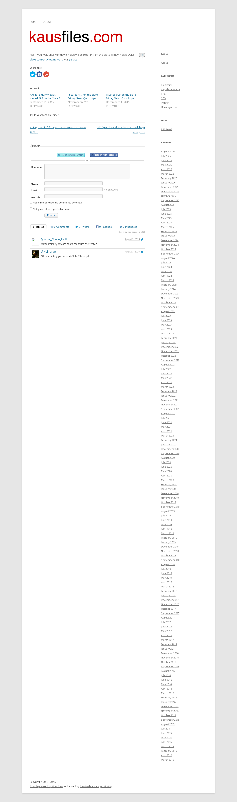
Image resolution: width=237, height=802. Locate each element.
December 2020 (169, 449)
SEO (163, 98)
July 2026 (166, 156)
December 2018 (169, 546)
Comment (36, 167)
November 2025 (170, 191)
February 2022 (169, 391)
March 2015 (167, 746)
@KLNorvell (49, 252)
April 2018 (166, 582)
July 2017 (166, 622)
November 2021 (170, 404)
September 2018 (170, 560)
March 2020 (167, 480)
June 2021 (166, 422)
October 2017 (168, 608)
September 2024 (170, 253)
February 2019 (169, 537)
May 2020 (166, 471)
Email (34, 190)
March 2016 (167, 693)
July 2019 (166, 515)
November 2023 (170, 298)
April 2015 (166, 742)
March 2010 (167, 759)
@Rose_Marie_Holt (54, 239)
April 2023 (166, 329)
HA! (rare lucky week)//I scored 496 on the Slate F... (46, 96)
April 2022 (166, 382)
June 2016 (166, 679)
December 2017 (169, 600)
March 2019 (167, 533)
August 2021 (168, 413)
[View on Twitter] (142, 239)
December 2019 (169, 493)
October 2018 (168, 555)
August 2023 (168, 311)
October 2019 (168, 502)
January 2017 (168, 648)
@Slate (73, 59)
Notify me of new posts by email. (52, 209)
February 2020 (169, 484)
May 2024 (166, 271)
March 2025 (167, 227)
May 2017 (166, 631)
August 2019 (168, 511)
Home (33, 21)
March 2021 (167, 435)
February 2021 (169, 440)
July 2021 (166, 417)
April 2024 (166, 275)
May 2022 (166, 378)
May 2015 (166, 737)
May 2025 (166, 218)
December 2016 (169, 653)
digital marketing (170, 89)
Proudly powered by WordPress (46, 786)
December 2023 (169, 293)
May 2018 (166, 577)
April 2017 (166, 635)
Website (35, 197)
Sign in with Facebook (104, 155)
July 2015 (166, 728)
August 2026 (168, 151)
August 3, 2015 (132, 239)
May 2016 (166, 684)
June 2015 (166, 733)
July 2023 (166, 315)
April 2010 (166, 755)
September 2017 (170, 613)
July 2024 (166, 262)
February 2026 (169, 178)
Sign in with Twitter (71, 155)
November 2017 (170, 604)
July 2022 (166, 369)
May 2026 (166, 164)
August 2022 (168, 364)
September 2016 (170, 666)
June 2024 (166, 267)
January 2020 (168, 489)
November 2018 (170, 551)
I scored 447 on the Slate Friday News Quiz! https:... (83, 96)
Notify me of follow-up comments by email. (57, 202)
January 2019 (168, 542)
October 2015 (168, 715)
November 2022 (170, 351)
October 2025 (168, 196)
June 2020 (166, 466)
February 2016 (169, 697)
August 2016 (168, 671)
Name (34, 184)
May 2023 (166, 324)
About (47, 21)
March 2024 (167, 280)
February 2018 (169, 591)
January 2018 (168, 595)
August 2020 (168, 457)
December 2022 (169, 346)
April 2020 (166, 475)
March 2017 (167, 639)
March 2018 (167, 586)
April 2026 (166, 169)
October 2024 (168, 249)
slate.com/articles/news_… (47, 59)
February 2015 (169, 750)
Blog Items (167, 85)
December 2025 (169, 187)
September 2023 (170, 307)
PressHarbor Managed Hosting (96, 786)
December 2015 (169, 706)
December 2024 (169, 240)
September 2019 (170, 506)
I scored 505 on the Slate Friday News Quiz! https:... (121, 96)
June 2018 (166, 573)
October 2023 (168, 302)
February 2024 (169, 284)
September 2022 (170, 360)
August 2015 (168, 724)
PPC (163, 93)
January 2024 (168, 289)
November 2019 (170, 497)
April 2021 (166, 431)
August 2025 (168, 204)
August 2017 (168, 617)
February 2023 (169, 338)
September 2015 (170, 719)
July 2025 (166, 209)
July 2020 (166, 462)
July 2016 (166, 675)
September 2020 (170, 453)
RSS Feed (166, 129)
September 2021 (170, 409)
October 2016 (168, 662)
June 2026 (166, 160)
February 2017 (169, 644)
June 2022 (166, 373)
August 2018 (168, 564)
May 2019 (166, 524)
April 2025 (166, 222)
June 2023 (166, 320)
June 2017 (166, 626)
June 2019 (166, 520)
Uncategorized (169, 107)
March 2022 (167, 386)
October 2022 (168, 355)
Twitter (165, 102)
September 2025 (170, 200)
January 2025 (168, 235)
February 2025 (169, 231)
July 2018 (166, 568)
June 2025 (166, 213)
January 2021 (168, 444)
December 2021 (169, 400)
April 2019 (166, 528)
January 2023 (168, 342)
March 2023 (167, 333)
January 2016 (168, 702)
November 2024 (170, 244)
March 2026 (167, 173)
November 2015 (170, 710)
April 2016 (166, 688)
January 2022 (168, 395)
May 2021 (166, 426)
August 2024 (168, 258)
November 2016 (170, 657)
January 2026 (168, 182)
